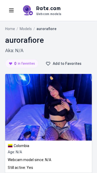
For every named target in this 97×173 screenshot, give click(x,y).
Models (26, 29)
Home (10, 29)
